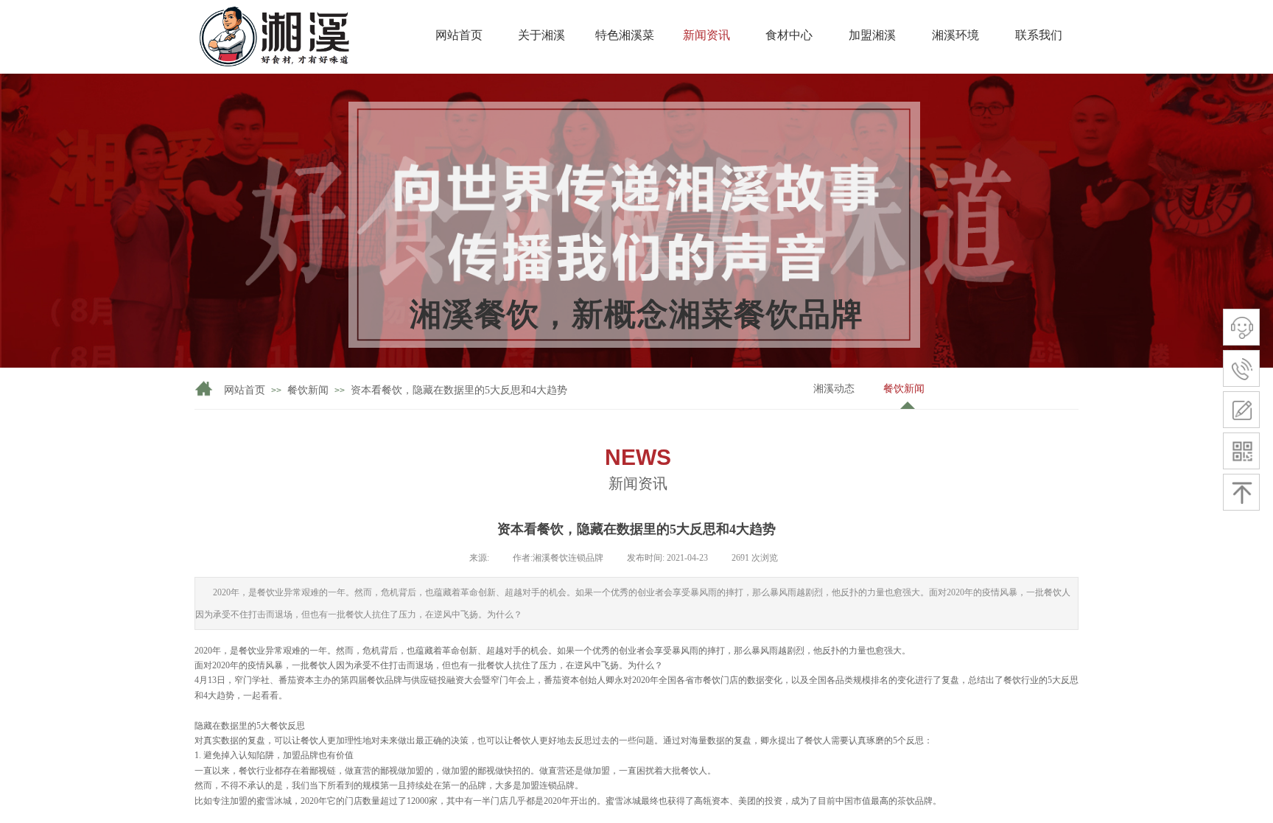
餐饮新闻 (904, 388)
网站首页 (244, 390)
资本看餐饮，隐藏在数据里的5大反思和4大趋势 (459, 390)
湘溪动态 (834, 388)
